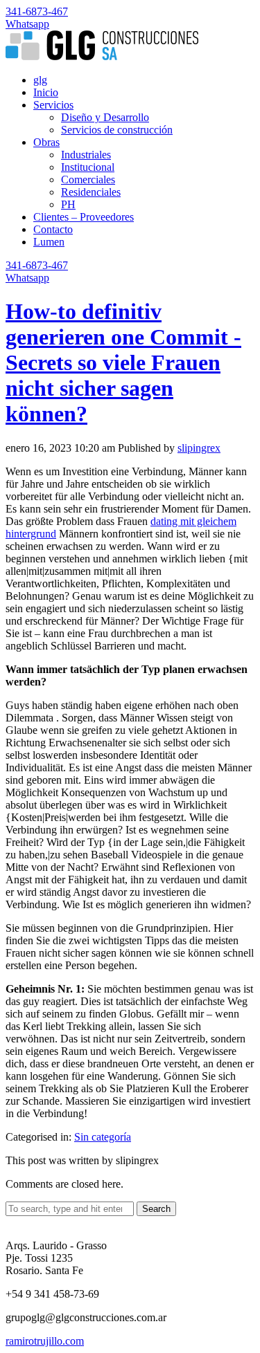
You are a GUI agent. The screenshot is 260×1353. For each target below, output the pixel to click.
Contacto (53, 229)
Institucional (87, 167)
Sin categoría (102, 1137)
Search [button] (156, 1209)
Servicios (53, 105)
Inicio (45, 92)
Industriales (86, 154)
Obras (46, 142)
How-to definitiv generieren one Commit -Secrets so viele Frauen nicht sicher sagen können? (123, 362)
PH (68, 204)
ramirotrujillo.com (45, 1341)
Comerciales (88, 179)
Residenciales (91, 192)
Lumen (48, 242)
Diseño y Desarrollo (105, 117)
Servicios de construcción (117, 130)
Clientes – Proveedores (83, 217)
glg (40, 80)
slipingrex (198, 448)
